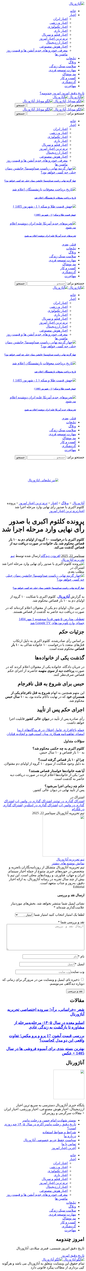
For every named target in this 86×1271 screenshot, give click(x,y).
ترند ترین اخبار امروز (63, 511)
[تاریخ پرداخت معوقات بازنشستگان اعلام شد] (44, 189)
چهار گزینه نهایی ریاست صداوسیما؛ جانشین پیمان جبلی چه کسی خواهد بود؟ (40, 180)
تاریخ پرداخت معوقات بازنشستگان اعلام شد (55, 198)
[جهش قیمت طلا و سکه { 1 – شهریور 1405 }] (44, 206)
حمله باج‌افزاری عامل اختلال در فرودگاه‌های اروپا (50, 730)
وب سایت (77, 972)
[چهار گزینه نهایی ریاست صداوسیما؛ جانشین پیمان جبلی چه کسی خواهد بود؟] (39, 172)
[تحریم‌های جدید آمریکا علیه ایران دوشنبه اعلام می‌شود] (39, 227)
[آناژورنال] (68, 97)
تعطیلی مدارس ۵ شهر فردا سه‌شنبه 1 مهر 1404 (51, 619)
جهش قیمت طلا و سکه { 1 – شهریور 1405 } (55, 215)
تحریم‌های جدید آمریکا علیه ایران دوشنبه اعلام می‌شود (50, 236)
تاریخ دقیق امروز (72, 1255)
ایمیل (79, 964)
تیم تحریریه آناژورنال (70, 859)
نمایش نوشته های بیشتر (68, 863)
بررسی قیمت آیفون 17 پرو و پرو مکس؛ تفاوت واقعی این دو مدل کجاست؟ (46, 1038)
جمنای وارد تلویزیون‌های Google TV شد (57, 623)
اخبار (81, 511)
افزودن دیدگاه (50, 556)
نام (81, 956)
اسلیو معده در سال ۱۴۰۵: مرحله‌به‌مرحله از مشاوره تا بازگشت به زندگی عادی (49, 1024)
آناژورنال (64, 596)
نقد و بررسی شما (71, 922)
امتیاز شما (41, 914)
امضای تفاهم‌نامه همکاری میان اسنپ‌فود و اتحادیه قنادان (45, 734)
